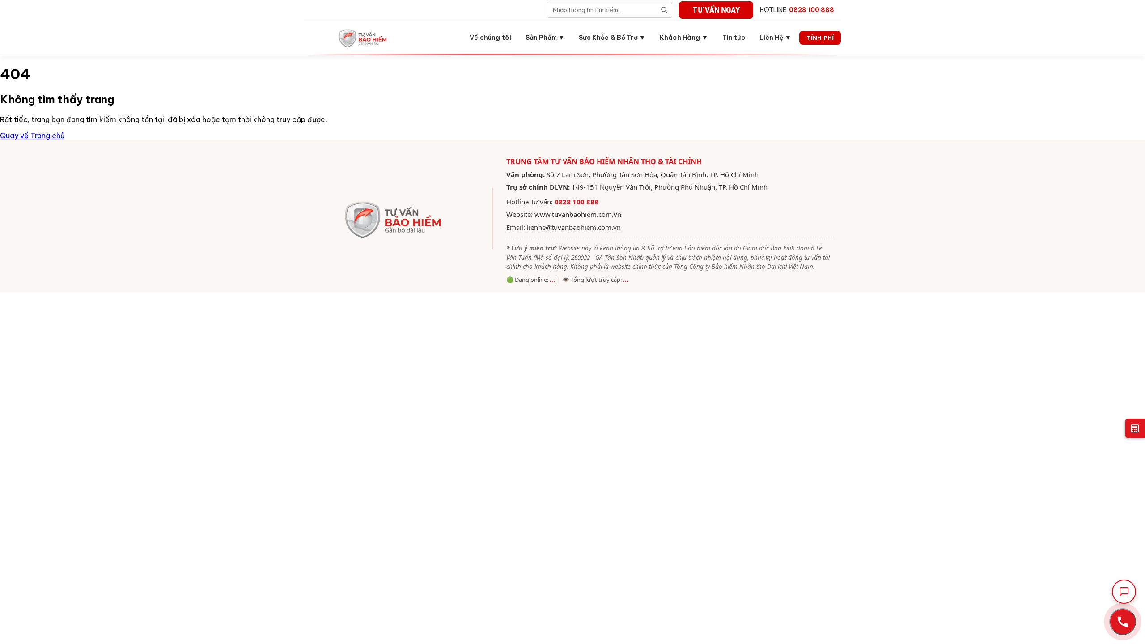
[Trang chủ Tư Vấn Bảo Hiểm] (363, 37)
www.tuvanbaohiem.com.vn (577, 214)
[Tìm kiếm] (664, 10)
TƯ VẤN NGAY (716, 9)
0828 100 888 (576, 201)
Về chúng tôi (490, 38)
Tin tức (733, 38)
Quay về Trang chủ (32, 135)
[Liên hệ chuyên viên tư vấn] (1122, 621)
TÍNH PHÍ (820, 37)
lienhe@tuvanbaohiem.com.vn (574, 227)
